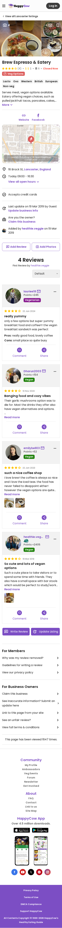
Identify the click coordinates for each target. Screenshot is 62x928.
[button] (31, 140)
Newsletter (31, 781)
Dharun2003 (32, 371)
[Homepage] (19, 5)
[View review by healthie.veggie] (13, 543)
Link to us (31, 806)
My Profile (31, 765)
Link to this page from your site (23, 713)
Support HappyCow (31, 911)
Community (31, 759)
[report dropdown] (55, 292)
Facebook (38, 120)
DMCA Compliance (31, 904)
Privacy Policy (31, 890)
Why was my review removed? (22, 658)
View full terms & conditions (20, 727)
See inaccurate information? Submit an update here (28, 703)
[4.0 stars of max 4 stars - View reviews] (9, 68)
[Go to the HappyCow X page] (31, 872)
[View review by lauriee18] (13, 296)
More (5, 105)
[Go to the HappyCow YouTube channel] (23, 872)
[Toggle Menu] (4, 6)
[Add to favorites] (57, 25)
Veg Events (31, 773)
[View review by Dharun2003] (13, 375)
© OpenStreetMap (42, 157)
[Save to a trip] (50, 25)
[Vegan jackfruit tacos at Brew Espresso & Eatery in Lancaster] (20, 38)
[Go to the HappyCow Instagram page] (47, 872)
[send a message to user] (39, 291)
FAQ (31, 798)
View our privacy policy (17, 672)
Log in (53, 6)
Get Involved (31, 786)
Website (24, 120)
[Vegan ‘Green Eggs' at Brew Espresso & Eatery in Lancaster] (51, 29)
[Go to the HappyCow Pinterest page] (39, 872)
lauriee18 (30, 291)
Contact (31, 802)
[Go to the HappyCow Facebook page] (14, 872)
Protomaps (25, 157)
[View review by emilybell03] (13, 452)
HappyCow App (31, 818)
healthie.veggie (33, 229)
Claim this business (21, 222)
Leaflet (14, 157)
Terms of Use (31, 897)
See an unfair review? (16, 720)
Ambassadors (31, 769)
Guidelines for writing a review (22, 665)
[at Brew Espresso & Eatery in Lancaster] (51, 48)
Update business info (23, 211)
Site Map (31, 811)
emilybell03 (32, 448)
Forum (31, 777)
